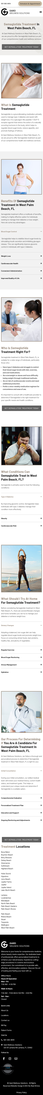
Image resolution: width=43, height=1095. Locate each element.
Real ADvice (35, 1086)
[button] (40, 12)
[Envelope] (16, 1058)
